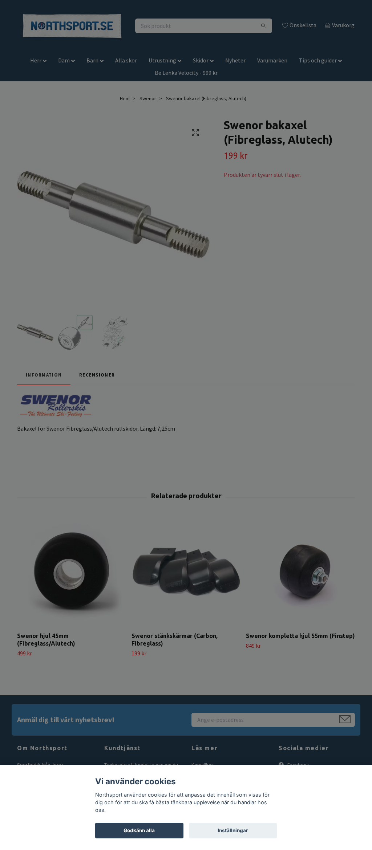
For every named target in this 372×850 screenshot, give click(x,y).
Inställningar (233, 830)
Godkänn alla (139, 830)
